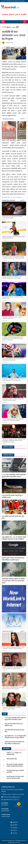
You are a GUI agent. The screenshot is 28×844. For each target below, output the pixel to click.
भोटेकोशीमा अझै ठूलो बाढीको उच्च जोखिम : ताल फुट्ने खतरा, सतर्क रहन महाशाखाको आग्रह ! (13, 581)
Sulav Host (17, 842)
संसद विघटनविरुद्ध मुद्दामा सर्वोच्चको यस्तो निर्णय (15, 771)
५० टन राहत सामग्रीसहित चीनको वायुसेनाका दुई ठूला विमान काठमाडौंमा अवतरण (14, 475)
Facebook (14, 828)
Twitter (15, 830)
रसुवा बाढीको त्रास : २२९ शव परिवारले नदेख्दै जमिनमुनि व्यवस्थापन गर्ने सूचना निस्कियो (14, 538)
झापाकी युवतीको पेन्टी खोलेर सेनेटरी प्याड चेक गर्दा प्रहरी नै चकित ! (15, 778)
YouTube (15, 833)
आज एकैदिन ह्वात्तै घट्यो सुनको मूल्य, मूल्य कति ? (13, 517)
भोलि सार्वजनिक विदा (12, 759)
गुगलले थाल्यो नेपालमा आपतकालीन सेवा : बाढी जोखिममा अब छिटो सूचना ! (13, 559)
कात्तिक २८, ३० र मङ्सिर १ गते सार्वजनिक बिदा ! (14, 754)
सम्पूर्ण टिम (15, 822)
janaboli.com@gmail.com (13, 797)
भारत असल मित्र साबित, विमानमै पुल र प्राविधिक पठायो (12, 496)
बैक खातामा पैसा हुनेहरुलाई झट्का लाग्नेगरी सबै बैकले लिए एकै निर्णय (15, 765)
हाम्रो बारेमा (14, 825)
